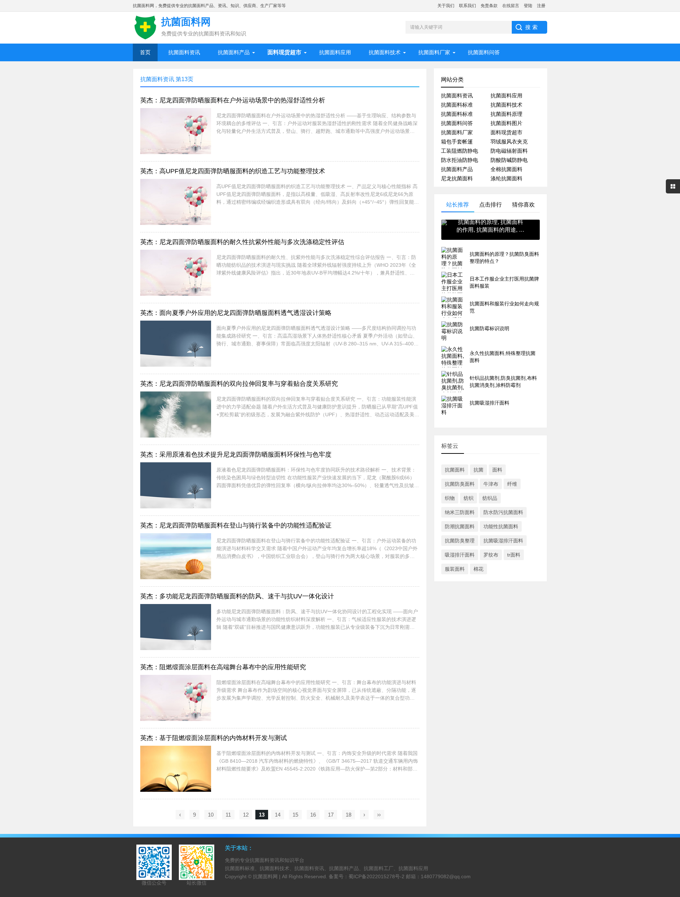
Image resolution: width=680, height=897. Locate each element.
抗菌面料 (455, 470)
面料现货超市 (506, 132)
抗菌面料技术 (385, 52)
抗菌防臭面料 (460, 484)
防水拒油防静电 (459, 160)
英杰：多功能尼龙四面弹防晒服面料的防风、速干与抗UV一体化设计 (237, 596)
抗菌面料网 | (267, 876)
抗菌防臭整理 (460, 540)
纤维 (512, 484)
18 (348, 815)
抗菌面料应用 (335, 52)
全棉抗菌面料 (506, 169)
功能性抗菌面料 (500, 526)
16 (313, 815)
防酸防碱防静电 (509, 160)
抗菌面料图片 (506, 123)
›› (379, 815)
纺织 (469, 498)
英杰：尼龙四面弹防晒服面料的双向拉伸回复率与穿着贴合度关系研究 (239, 383)
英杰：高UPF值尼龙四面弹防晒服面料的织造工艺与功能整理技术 (232, 171)
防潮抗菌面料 (460, 526)
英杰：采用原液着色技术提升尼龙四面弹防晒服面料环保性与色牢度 (236, 454)
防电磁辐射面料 (509, 151)
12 (246, 815)
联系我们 (467, 5)
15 (295, 815)
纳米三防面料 (460, 512)
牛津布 (490, 484)
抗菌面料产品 (234, 52)
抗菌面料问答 (484, 52)
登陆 (528, 5)
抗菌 (478, 470)
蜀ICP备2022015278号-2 (376, 876)
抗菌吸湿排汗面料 (503, 540)
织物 (450, 498)
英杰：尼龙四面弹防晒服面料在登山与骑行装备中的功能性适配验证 (236, 525)
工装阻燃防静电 (459, 151)
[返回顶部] (672, 799)
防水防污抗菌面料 (503, 512)
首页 (145, 52)
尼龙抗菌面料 (457, 178)
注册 (541, 5)
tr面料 (513, 555)
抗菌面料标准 (457, 105)
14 (277, 815)
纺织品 (489, 498)
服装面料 (455, 569)
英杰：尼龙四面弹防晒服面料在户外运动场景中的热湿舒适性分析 (232, 100)
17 (331, 815)
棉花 (478, 569)
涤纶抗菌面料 (506, 178)
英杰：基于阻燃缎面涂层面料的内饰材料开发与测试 (213, 737)
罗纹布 (490, 555)
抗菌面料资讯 (184, 52)
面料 (497, 470)
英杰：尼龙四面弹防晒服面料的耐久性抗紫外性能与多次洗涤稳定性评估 (242, 242)
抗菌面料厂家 (434, 52)
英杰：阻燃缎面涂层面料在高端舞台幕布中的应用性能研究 (223, 667)
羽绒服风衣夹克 (509, 142)
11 (228, 815)
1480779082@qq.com (446, 876)
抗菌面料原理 (506, 114)
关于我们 (445, 5)
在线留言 (510, 5)
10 (211, 815)
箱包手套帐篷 (457, 142)
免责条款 (489, 5)
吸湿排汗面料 (460, 555)
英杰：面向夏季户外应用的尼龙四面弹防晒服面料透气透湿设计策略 (236, 312)
